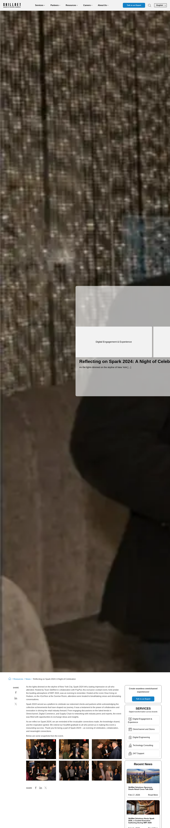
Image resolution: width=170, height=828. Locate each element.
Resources (18, 679)
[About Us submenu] (108, 5)
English (159, 5)
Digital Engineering (141, 737)
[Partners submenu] (59, 5)
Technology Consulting (142, 745)
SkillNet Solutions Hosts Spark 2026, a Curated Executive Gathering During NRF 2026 (141, 820)
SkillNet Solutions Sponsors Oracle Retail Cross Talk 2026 (140, 788)
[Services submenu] (44, 5)
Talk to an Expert (134, 5)
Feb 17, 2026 (134, 795)
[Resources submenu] (77, 5)
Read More (153, 795)
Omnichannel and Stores (143, 729)
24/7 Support (138, 753)
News (28, 679)
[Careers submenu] (91, 5)
